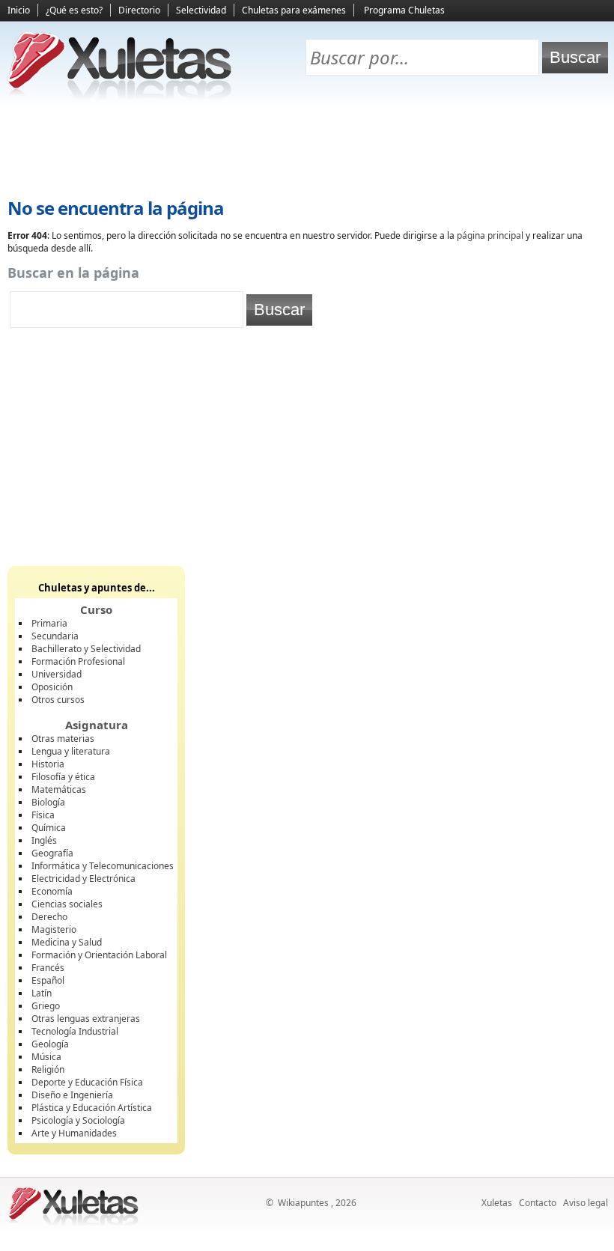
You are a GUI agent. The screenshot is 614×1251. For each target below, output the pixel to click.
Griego (45, 1005)
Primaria (49, 623)
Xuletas (496, 1202)
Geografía (52, 853)
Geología (50, 1044)
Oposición (52, 687)
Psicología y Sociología (78, 1120)
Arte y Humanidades (74, 1133)
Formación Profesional (78, 661)
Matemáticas (58, 789)
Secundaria (55, 636)
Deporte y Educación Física (87, 1082)
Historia (47, 764)
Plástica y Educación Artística (91, 1107)
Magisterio (53, 929)
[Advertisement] (307, 150)
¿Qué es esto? (74, 10)
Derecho (49, 916)
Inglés (44, 840)
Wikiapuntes (303, 1202)
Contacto (537, 1202)
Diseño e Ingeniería (72, 1095)
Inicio (18, 10)
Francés (47, 967)
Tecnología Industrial (74, 1031)
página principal (490, 235)
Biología (48, 802)
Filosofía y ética (63, 776)
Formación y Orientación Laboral (99, 955)
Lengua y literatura (70, 751)
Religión (47, 1069)
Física (43, 815)
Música (46, 1056)
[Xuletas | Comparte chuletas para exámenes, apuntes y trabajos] (120, 95)
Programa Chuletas (404, 10)
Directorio (139, 10)
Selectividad (201, 10)
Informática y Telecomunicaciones (102, 865)
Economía (52, 891)
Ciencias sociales (67, 904)
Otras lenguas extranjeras (85, 1018)
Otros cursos (58, 699)
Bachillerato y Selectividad (86, 648)
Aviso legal (585, 1202)
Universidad (56, 674)
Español (47, 980)
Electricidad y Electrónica (83, 878)
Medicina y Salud (66, 942)
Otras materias (62, 738)
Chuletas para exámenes (294, 10)
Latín (41, 993)
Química (48, 827)
